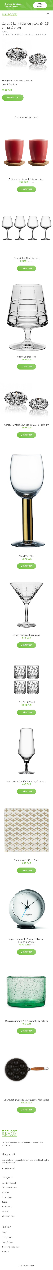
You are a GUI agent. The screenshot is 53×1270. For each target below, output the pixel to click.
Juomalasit (7, 1197)
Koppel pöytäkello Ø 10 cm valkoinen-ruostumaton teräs (26, 940)
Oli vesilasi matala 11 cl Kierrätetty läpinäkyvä (26, 1021)
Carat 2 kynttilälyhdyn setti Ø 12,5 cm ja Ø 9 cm (26, 425)
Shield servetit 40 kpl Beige (26, 860)
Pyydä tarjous (39, 5)
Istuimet (5, 1192)
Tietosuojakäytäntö (11, 1247)
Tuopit (4, 1202)
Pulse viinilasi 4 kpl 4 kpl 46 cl (26, 258)
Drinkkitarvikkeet (9, 1187)
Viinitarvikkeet (8, 1216)
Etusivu (5, 31)
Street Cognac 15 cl (26, 356)
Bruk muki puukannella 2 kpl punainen (26, 179)
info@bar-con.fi (9, 1168)
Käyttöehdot (7, 1242)
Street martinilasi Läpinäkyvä (26, 635)
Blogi (4, 1232)
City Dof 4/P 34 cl (27, 702)
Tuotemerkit (19, 80)
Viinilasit (5, 1211)
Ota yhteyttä (7, 1237)
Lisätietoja (12, 97)
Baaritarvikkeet (9, 1183)
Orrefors (29, 80)
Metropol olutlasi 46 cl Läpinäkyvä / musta (26, 781)
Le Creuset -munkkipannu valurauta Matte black (26, 1100)
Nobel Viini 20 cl (26, 556)
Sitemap (5, 1251)
